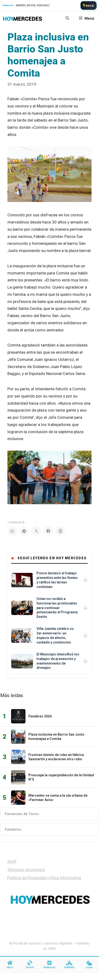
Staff (12, 861)
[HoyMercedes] (22, 18)
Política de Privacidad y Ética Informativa (44, 877)
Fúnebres (13, 829)
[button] (67, 18)
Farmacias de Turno (22, 814)
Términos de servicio (26, 869)
